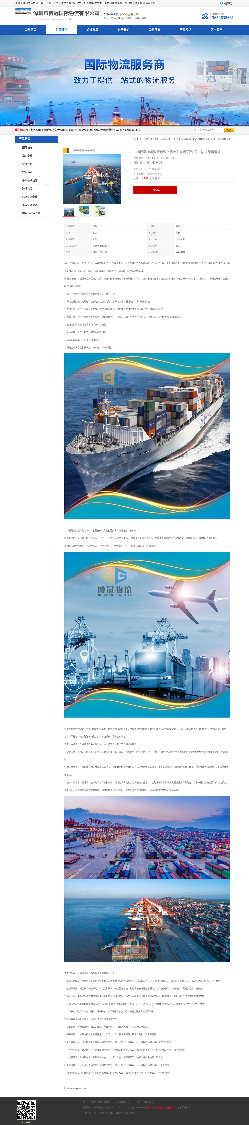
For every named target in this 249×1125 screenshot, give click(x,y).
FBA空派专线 (29, 196)
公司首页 (30, 29)
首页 (146, 139)
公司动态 (154, 29)
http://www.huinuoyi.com (75, 1088)
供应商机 (61, 29)
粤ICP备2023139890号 (137, 1107)
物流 (148, 162)
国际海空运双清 (31, 213)
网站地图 (130, 1113)
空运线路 (27, 164)
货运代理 (157, 162)
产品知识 (185, 29)
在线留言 (155, 190)
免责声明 (110, 1113)
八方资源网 (99, 1113)
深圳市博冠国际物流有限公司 (162, 1107)
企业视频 (92, 29)
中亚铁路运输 (30, 180)
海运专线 (27, 155)
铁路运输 (27, 172)
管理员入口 (120, 1113)
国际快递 (27, 147)
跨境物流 (27, 188)
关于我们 (123, 29)
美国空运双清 (30, 205)
